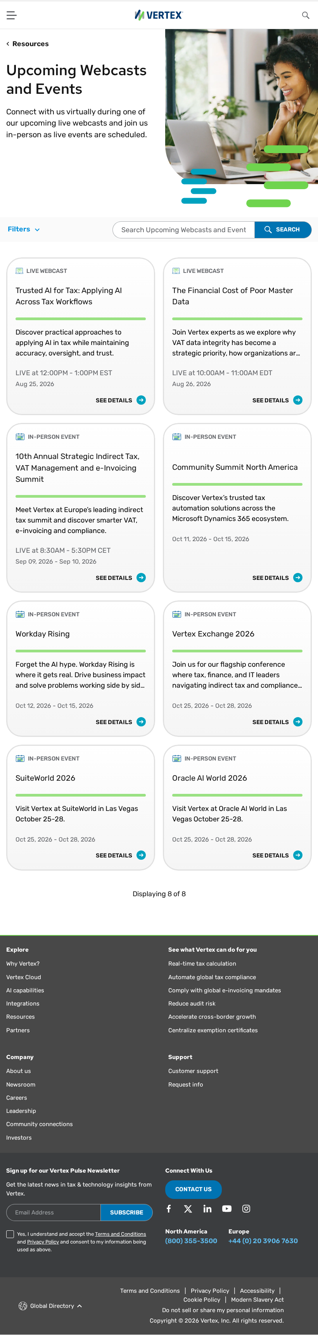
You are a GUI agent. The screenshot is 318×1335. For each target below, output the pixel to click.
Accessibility (257, 1290)
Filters (20, 229)
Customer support (193, 1071)
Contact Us (193, 1189)
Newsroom (20, 1084)
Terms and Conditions (120, 1234)
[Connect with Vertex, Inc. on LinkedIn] (207, 1208)
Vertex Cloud (23, 977)
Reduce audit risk (192, 1003)
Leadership (21, 1110)
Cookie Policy (201, 1299)
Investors (19, 1137)
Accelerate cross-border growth (212, 1016)
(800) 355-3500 (191, 1241)
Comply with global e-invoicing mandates (224, 990)
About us (18, 1071)
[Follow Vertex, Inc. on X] (188, 1208)
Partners (18, 1030)
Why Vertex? (23, 963)
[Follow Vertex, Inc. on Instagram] (246, 1208)
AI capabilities (25, 990)
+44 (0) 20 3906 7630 (263, 1241)
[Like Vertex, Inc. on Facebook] (168, 1208)
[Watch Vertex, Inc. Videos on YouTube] (227, 1208)
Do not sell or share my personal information (223, 1310)
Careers (16, 1097)
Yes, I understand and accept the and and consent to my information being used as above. (81, 1241)
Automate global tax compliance (212, 977)
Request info (185, 1084)
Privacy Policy (43, 1242)
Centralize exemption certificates (213, 1030)
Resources (20, 1016)
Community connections (39, 1124)
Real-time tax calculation (202, 963)
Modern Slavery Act (257, 1299)
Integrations (23, 1003)
